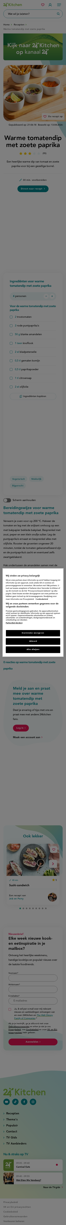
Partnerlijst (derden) (14, 623)
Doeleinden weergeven (33, 633)
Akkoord (33, 641)
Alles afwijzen (33, 649)
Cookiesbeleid (42, 599)
